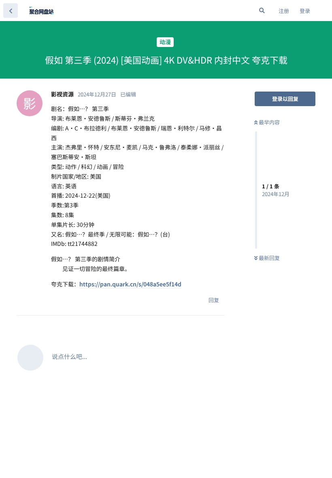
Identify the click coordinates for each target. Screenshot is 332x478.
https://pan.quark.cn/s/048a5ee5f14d (130, 284)
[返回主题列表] (10, 10)
